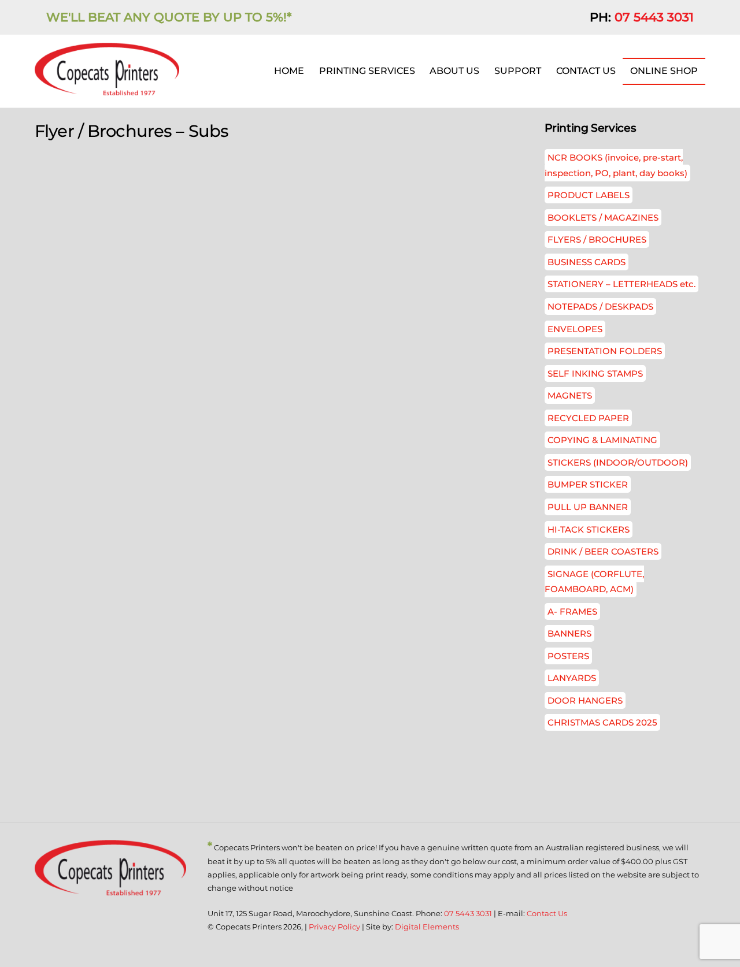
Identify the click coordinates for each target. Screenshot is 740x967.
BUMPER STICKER (587, 484)
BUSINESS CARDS (586, 261)
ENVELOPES (574, 328)
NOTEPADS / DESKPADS (600, 306)
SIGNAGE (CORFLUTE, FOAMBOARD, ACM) (594, 581)
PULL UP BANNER (587, 506)
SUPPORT (517, 70)
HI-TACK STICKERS (588, 529)
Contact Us (547, 913)
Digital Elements (427, 926)
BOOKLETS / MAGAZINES (602, 217)
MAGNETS (569, 395)
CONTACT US (586, 70)
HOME (289, 70)
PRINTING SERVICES (367, 70)
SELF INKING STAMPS (595, 373)
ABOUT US (454, 70)
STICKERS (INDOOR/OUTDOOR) (617, 462)
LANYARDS (571, 677)
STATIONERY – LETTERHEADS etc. (621, 283)
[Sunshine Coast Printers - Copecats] (107, 89)
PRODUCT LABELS (588, 194)
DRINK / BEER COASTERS (602, 551)
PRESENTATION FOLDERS (604, 350)
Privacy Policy (334, 926)
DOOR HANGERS (585, 700)
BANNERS (569, 633)
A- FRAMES (572, 611)
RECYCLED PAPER (588, 417)
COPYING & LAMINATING (602, 439)
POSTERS (568, 655)
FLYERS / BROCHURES (596, 239)
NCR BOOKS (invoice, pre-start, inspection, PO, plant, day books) (616, 165)
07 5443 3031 (654, 17)
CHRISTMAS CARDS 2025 (602, 722)
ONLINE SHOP (664, 70)
